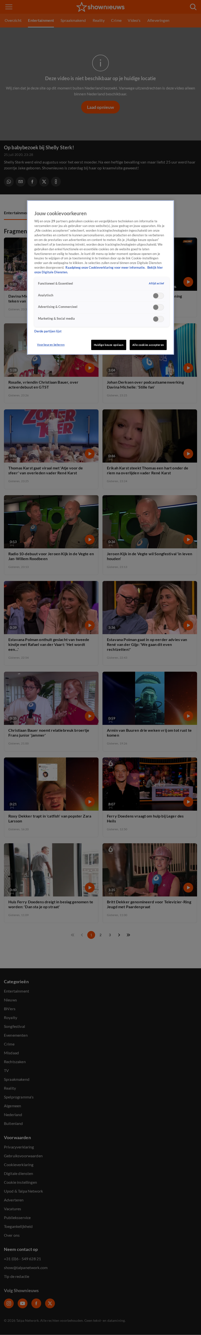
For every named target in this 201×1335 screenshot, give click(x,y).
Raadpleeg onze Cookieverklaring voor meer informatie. (105, 267)
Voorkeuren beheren (50, 344)
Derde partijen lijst (48, 331)
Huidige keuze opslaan (109, 344)
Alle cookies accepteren (148, 344)
